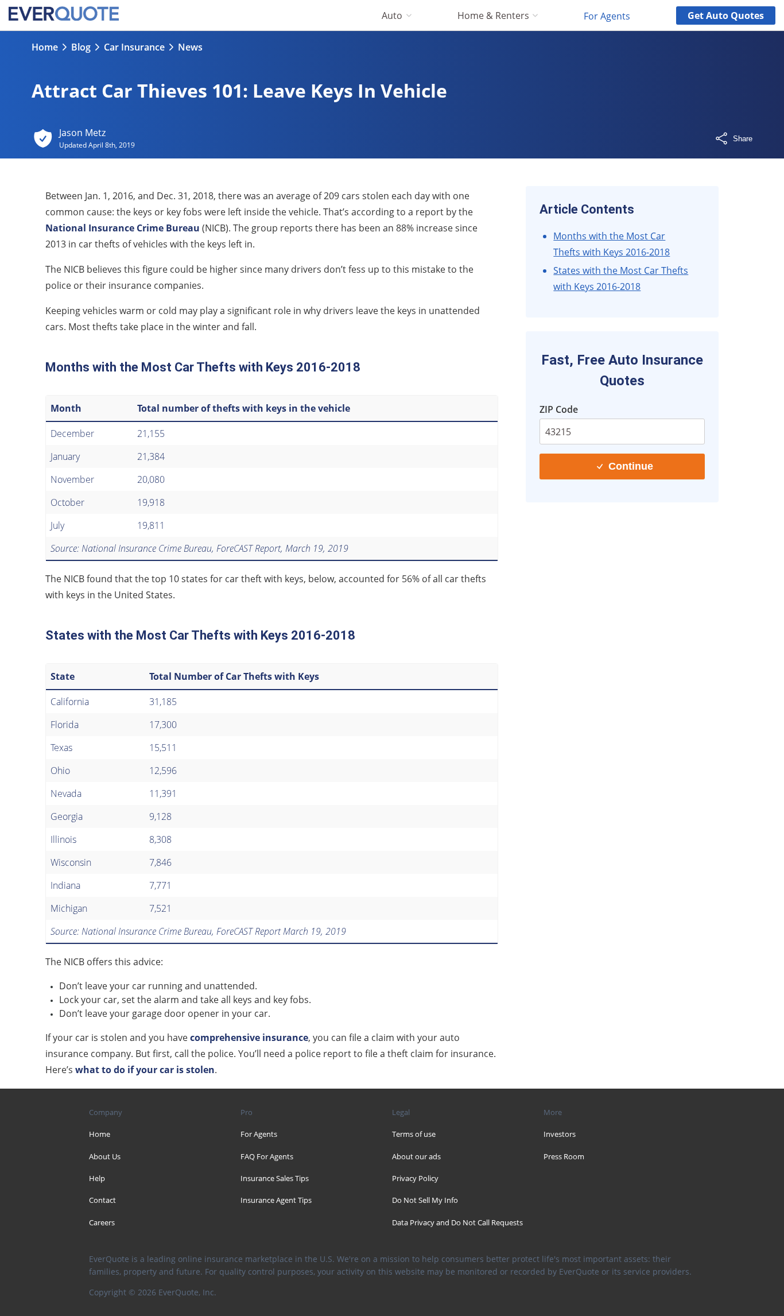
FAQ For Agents (266, 1156)
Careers (102, 1222)
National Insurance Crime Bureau (122, 228)
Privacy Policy (415, 1178)
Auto (392, 15)
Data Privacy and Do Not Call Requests (457, 1222)
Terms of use (414, 1134)
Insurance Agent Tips (276, 1200)
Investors (560, 1134)
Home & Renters (493, 15)
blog (81, 47)
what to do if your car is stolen (145, 1069)
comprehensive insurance (249, 1037)
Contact (102, 1200)
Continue (630, 466)
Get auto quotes (726, 15)
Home (45, 47)
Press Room (564, 1156)
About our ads (416, 1156)
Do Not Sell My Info (425, 1200)
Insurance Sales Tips (274, 1178)
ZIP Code (559, 409)
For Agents (607, 15)
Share (742, 138)
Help (97, 1178)
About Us (105, 1156)
